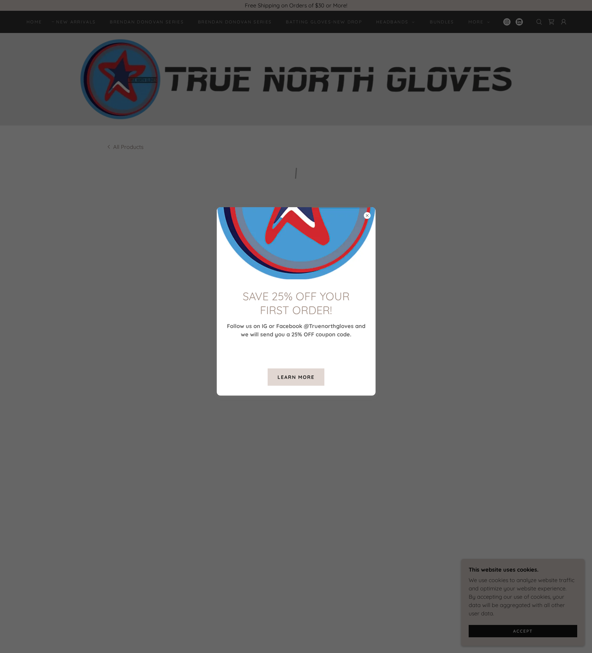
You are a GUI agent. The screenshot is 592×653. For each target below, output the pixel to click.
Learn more (296, 377)
